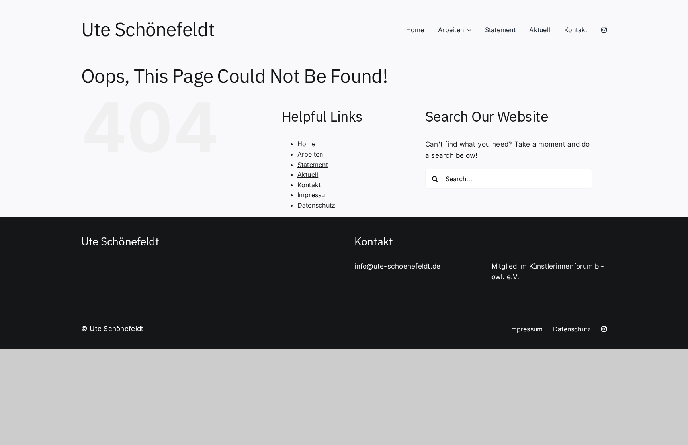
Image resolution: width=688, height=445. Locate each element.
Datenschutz (316, 205)
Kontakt (309, 185)
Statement (312, 165)
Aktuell (308, 174)
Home (306, 144)
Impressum (314, 195)
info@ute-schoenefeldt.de (397, 266)
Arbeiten (310, 154)
